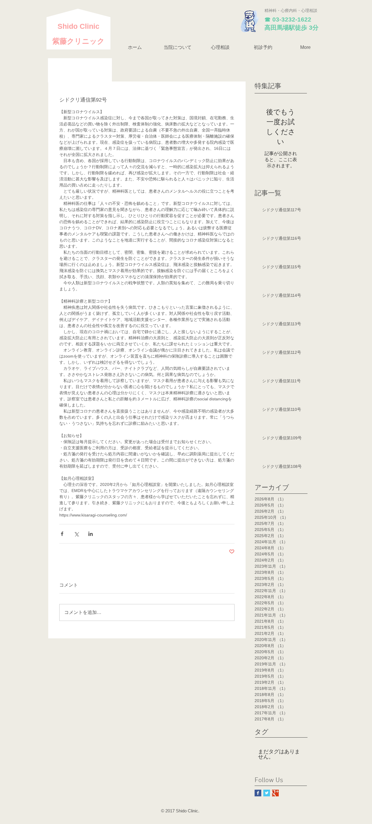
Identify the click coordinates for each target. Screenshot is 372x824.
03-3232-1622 (291, 19)
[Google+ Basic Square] (275, 793)
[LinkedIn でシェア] (90, 534)
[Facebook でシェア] (62, 534)
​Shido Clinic (78, 26)
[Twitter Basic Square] (266, 793)
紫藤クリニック (78, 41)
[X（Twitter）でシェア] (76, 534)
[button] (177, 47)
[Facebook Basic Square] (258, 793)
